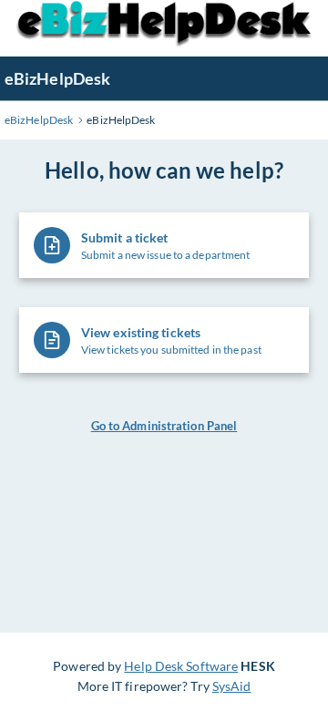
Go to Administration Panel (164, 425)
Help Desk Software (181, 666)
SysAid (231, 686)
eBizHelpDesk (57, 78)
